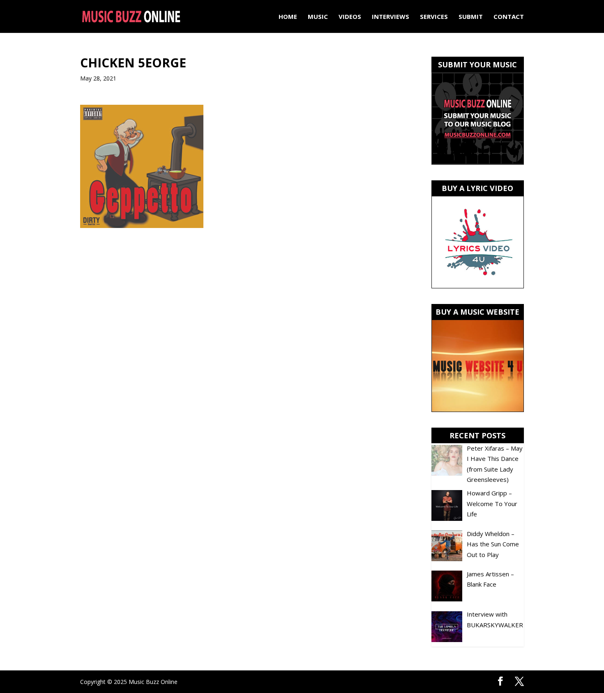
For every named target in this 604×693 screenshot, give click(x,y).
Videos (350, 17)
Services (434, 17)
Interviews (390, 17)
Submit (471, 17)
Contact (508, 17)
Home (288, 17)
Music (318, 17)
